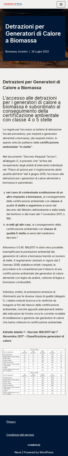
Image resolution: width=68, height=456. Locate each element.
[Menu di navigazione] (61, 4)
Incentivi (23, 51)
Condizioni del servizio (20, 434)
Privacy (11, 421)
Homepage (34, 445)
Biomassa (11, 51)
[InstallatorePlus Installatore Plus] (13, 4)
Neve (18, 452)
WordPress (46, 452)
